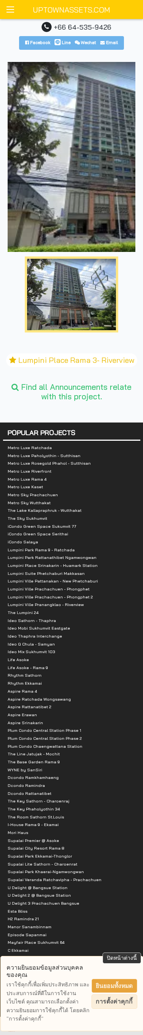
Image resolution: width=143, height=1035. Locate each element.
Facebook (39, 42)
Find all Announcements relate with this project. (75, 391)
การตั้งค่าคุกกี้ (114, 1001)
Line (66, 42)
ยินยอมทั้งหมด (114, 986)
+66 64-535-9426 (82, 27)
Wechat (88, 42)
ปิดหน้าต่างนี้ (122, 958)
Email (111, 42)
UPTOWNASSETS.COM (71, 9)
